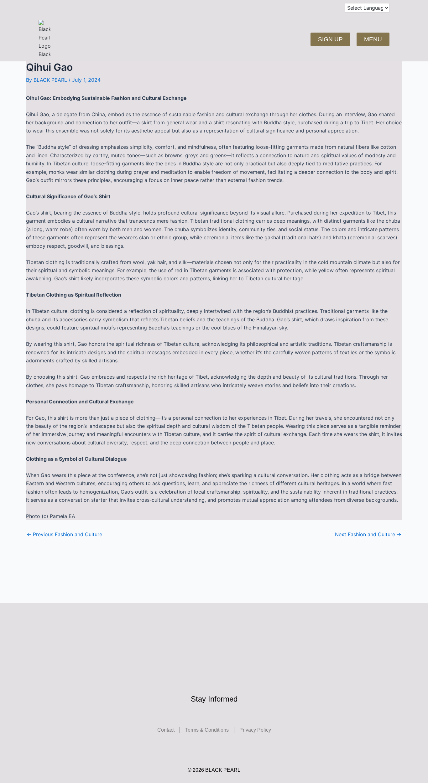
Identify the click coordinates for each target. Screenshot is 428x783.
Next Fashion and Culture (368, 534)
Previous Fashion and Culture (64, 534)
